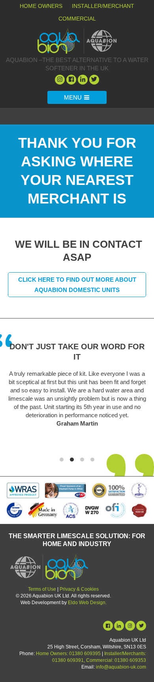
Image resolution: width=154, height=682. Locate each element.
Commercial (77, 18)
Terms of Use (42, 589)
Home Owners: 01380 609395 (68, 653)
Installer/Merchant (103, 6)
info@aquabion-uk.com (121, 667)
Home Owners (41, 6)
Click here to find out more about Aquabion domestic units (77, 284)
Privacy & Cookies (79, 589)
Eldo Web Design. (87, 602)
